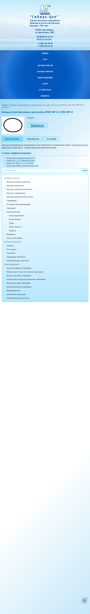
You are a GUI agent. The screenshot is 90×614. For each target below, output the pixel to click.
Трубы (11, 223)
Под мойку (11, 253)
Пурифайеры (12, 201)
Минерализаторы (14, 291)
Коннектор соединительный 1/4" (20, 158)
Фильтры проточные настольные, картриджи (25, 272)
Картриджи (11, 208)
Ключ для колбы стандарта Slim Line (22, 166)
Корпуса (12, 231)
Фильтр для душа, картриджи (18, 283)
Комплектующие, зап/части (18, 261)
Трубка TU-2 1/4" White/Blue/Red (20, 160)
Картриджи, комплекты (16, 257)
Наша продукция (11, 264)
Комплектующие (13, 212)
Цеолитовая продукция (16, 294)
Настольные (12, 249)
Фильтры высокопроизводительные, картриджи (26, 279)
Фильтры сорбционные (16, 193)
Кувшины (10, 246)
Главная (45, 53)
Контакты (45, 96)
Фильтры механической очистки (20, 197)
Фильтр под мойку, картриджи (19, 276)
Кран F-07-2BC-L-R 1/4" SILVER (19, 163)
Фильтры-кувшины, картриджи (19, 268)
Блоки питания (15, 219)
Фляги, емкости (15, 227)
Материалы (11, 234)
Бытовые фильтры (12, 242)
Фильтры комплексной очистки (19, 189)
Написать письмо (44, 39)
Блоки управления (16, 216)
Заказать (37, 125)
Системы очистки (11, 178)
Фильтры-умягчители (15, 186)
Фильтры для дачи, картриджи (19, 287)
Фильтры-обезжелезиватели (18, 182)
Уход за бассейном (14, 238)
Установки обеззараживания (18, 204)
